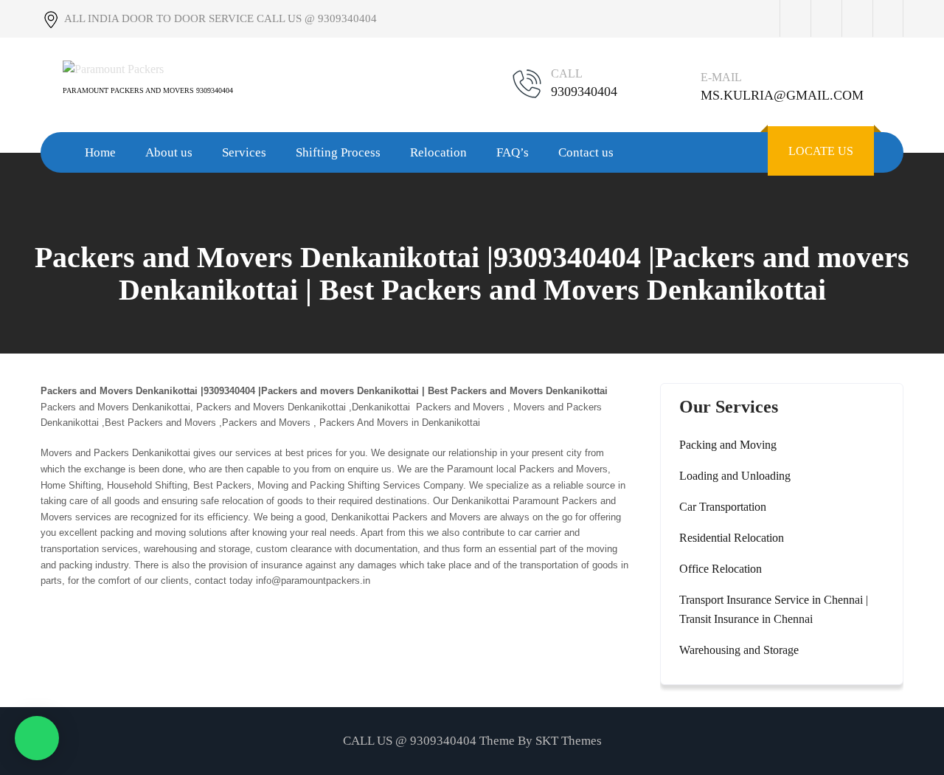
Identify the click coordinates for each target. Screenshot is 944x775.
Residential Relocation (731, 537)
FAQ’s (512, 152)
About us (168, 152)
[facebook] (795, 18)
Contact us (586, 152)
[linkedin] (887, 18)
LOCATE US (820, 151)
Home (100, 152)
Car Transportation (722, 506)
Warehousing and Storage (739, 650)
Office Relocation (720, 568)
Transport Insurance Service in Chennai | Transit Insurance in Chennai (773, 609)
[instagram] (856, 18)
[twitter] (826, 18)
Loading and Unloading (735, 475)
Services (244, 152)
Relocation (438, 152)
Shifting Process (338, 152)
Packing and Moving (728, 444)
